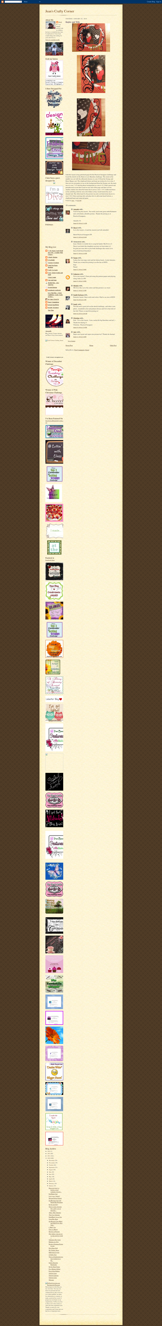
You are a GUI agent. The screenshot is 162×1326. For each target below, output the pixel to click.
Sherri (75, 227)
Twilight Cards (53, 1273)
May (50, 1176)
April (50, 1179)
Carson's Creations (53, 263)
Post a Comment (71, 341)
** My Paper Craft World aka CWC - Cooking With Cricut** (55, 252)
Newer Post (69, 345)
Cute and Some (52, 280)
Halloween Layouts (54, 1252)
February (51, 1183)
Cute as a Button (53, 1229)
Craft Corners (50, 357)
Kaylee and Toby (53, 1204)
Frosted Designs (52, 287)
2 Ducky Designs (52, 257)
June (50, 1174)
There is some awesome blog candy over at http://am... (55, 1208)
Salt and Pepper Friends (55, 1198)
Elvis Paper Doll (53, 1248)
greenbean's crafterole (54, 290)
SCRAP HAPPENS (53, 305)
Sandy (75, 304)
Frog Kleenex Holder (54, 1269)
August (51, 1169)
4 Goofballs (51, 260)
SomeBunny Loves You (55, 1217)
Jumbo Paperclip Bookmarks (53, 1263)
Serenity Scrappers (53, 308)
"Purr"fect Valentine (54, 1215)
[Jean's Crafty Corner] (54, 78)
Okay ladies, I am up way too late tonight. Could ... (56, 1235)
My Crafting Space (54, 1250)
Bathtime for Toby (54, 1242)
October (51, 1165)
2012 (49, 1153)
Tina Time (51, 310)
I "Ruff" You (52, 1227)
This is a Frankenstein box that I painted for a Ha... (56, 1258)
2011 (49, 1156)
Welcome (51, 1280)
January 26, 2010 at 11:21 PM (80, 223)
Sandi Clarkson (78, 295)
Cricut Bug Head (53, 1219)
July (50, 1172)
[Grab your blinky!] (54, 554)
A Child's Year (53, 1255)
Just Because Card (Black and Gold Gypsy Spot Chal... (55, 1223)
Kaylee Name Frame (54, 1267)
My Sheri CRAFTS (53, 299)
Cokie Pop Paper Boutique (53, 266)
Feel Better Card (53, 1194)
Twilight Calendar (53, 1275)
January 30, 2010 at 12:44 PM (80, 327)
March (51, 1181)
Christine (76, 318)
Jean (60, 22)
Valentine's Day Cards (55, 1240)
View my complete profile (52, 40)
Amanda (76, 209)
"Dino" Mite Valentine (55, 1212)
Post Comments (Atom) (81, 350)
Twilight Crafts (53, 1278)
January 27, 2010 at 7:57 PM (79, 290)
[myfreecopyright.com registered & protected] (54, 1285)
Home (91, 345)
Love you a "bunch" (54, 1196)
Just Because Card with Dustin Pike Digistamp (56, 1201)
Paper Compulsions (53, 302)
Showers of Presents (54, 1231)
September (52, 1167)
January (51, 1186)
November (52, 1163)
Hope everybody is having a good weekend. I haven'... (55, 1190)
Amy (74, 332)
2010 (49, 1158)
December (52, 1160)
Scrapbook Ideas (50, 560)
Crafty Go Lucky (53, 270)
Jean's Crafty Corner (59, 11)
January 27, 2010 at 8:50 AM (80, 237)
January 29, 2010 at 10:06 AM (80, 313)
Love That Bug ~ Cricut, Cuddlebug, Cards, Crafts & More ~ (55, 295)
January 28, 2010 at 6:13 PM (79, 299)
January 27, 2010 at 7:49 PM (79, 281)
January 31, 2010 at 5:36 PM (79, 337)
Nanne (75, 258)
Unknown (76, 274)
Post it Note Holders (54, 1271)
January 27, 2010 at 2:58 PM (79, 269)
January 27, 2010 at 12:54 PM (80, 253)
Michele (76, 285)
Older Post (113, 345)
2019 (49, 1151)
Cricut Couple (52, 277)
